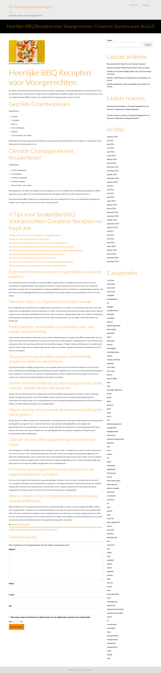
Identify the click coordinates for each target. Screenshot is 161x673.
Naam (11, 583)
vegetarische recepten (115, 613)
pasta (109, 515)
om (108, 503)
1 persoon (110, 280)
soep (108, 556)
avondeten (111, 318)
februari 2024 (112, 250)
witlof (109, 651)
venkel (109, 617)
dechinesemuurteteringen (116, 106)
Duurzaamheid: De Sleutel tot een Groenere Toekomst (126, 64)
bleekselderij (111, 329)
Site (10, 606)
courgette (110, 363)
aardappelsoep (112, 299)
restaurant (111, 545)
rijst (108, 549)
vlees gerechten (112, 636)
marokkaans (111, 496)
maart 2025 (111, 201)
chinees (109, 356)
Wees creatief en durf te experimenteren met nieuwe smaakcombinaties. (39, 266)
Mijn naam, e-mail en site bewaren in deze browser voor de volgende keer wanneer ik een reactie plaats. (51, 617)
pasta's (109, 526)
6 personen (111, 292)
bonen (109, 337)
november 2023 (113, 261)
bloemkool (110, 333)
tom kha (110, 583)
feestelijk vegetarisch (114, 390)
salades (100, 527)
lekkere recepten (113, 488)
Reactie (12, 549)
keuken (109, 454)
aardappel (110, 295)
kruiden (58, 527)
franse (109, 394)
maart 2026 (111, 156)
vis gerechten (112, 624)
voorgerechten (45, 530)
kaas (108, 447)
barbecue (15, 525)
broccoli (109, 345)
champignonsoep (113, 352)
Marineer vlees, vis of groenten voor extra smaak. (30, 239)
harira (109, 416)
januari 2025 (111, 209)
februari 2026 (112, 159)
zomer (54, 530)
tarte (109, 579)
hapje (109, 413)
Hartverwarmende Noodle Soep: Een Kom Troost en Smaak (128, 68)
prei (108, 541)
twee (109, 598)
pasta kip (110, 518)
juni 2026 (110, 144)
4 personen (111, 288)
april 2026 (110, 152)
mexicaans (111, 500)
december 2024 (112, 212)
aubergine (110, 314)
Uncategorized (112, 602)
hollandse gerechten (114, 424)
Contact (146, 5)
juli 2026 (110, 140)
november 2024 (113, 216)
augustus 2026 (112, 137)
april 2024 (110, 243)
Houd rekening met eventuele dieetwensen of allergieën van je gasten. (38, 254)
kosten (109, 477)
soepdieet (110, 560)
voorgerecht (111, 643)
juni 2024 (110, 235)
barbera (110, 322)
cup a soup (110, 371)
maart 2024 (111, 246)
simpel (109, 553)
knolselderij (111, 466)
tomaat (109, 587)
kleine (109, 462)
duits (108, 386)
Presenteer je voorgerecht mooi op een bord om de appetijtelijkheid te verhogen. (42, 262)
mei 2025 (110, 193)
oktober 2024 (112, 220)
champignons (24, 527)
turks (109, 590)
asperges (110, 307)
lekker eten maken (113, 481)
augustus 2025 (112, 182)
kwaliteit (76, 527)
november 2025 (113, 171)
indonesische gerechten (115, 439)
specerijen (20, 530)
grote (109, 409)
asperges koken (112, 310)
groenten (110, 405)
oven (108, 507)
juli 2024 (110, 231)
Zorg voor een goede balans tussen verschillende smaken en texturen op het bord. (42, 247)
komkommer (111, 473)
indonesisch (111, 435)
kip (108, 458)
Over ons (134, 5)
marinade (84, 527)
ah (108, 303)
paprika (109, 511)
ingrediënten (49, 527)
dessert (109, 375)
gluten (109, 397)
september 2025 (113, 178)
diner (109, 382)
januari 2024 (111, 254)
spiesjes (28, 530)
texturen (35, 530)
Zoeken (109, 40)
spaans (109, 568)
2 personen (111, 284)
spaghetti (110, 571)
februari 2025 (112, 205)
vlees (109, 632)
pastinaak (110, 530)
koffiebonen (111, 469)
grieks (109, 401)
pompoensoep (112, 537)
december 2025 (112, 167)
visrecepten (111, 628)
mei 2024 (110, 239)
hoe (108, 420)
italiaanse (110, 443)
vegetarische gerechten (115, 609)
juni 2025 (110, 190)
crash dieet (111, 367)
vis (108, 621)
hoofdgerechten (112, 431)
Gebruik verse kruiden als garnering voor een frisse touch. (33, 258)
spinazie (110, 575)
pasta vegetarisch (113, 522)
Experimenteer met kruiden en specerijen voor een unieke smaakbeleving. (39, 243)
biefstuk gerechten (113, 326)
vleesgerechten (112, 639)
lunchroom (110, 492)
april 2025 (110, 197)
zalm (108, 658)
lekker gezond (112, 484)
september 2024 (113, 224)
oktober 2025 (112, 174)
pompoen (110, 534)
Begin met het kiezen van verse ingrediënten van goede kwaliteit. (36, 235)
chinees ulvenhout (113, 360)
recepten (92, 527)
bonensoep (111, 341)
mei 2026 (110, 148)
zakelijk (109, 655)
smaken (12, 530)
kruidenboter (67, 527)
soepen (109, 564)
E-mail (12, 595)
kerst (109, 450)
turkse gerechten (113, 594)
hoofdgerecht (111, 428)
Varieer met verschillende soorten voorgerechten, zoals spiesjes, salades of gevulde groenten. (47, 250)
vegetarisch (111, 605)
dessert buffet (112, 379)
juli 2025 (110, 186)
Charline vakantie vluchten (116, 115)
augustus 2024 (112, 227)
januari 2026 (111, 163)
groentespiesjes (37, 527)
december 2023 (112, 258)
